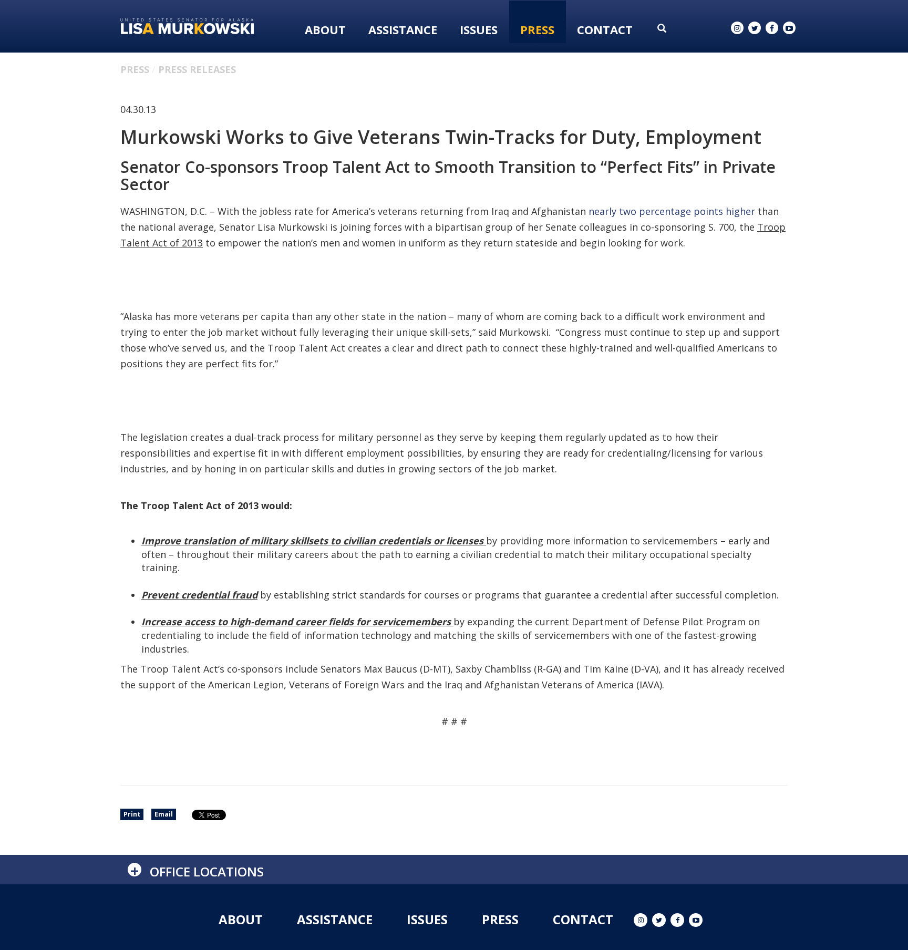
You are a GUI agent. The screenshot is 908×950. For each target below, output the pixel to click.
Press (537, 29)
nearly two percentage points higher (672, 211)
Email (163, 814)
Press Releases (197, 69)
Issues (479, 29)
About (325, 29)
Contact (605, 29)
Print (131, 814)
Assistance (402, 29)
